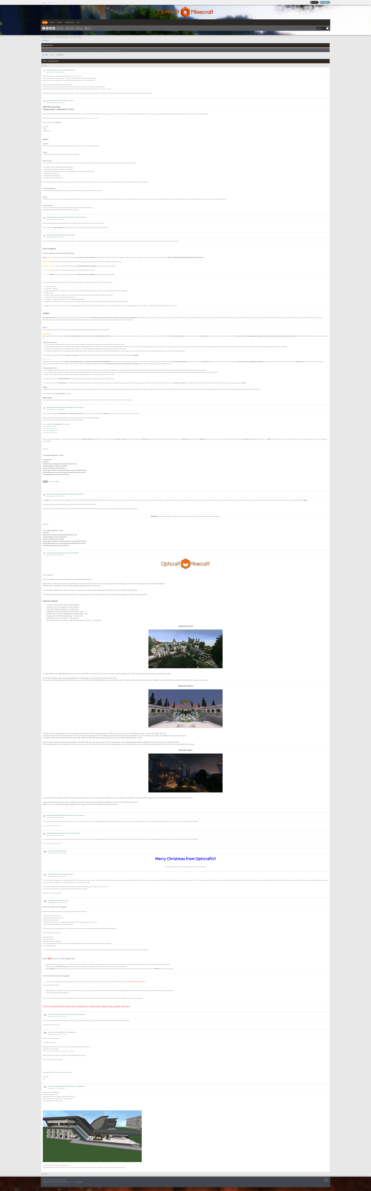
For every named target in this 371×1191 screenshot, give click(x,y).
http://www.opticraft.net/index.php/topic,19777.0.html (58, 1051)
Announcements (51, 100)
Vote (88, 28)
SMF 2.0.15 (46, 1179)
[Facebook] (43, 28)
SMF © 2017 (53, 1179)
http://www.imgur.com (49, 426)
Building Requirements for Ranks (65, 235)
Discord (61, 28)
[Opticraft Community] (185, 12)
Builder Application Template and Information (69, 407)
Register (326, 2)
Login (315, 2)
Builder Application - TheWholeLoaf (74, 1086)
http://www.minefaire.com (91, 118)
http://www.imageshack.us (50, 430)
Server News (51, 851)
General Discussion (53, 874)
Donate (80, 28)
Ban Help (71, 28)
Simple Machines (61, 1179)
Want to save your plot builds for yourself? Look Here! (70, 217)
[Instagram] (53, 28)
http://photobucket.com (50, 432)
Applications (50, 235)
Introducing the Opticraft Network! (68, 553)
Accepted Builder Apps (55, 1086)
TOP (326, 1180)
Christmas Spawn (61, 851)
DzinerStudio (78, 1182)
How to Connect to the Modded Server (63, 70)
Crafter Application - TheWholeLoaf (65, 1032)
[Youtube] (50, 28)
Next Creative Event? (66, 874)
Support (48, 70)
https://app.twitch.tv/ (75, 76)
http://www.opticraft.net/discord (52, 825)
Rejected (50, 1032)
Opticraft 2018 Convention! (65, 100)
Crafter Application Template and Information (69, 494)
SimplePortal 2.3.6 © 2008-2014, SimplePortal (55, 1182)
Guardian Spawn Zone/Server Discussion (72, 1014)
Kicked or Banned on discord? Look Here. (72, 815)
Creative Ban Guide (62, 900)
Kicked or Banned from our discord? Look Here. (66, 833)
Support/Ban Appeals (52, 815)
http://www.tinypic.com (50, 428)
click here (125, 1006)
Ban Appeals (51, 900)
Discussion (49, 217)
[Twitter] (47, 28)
